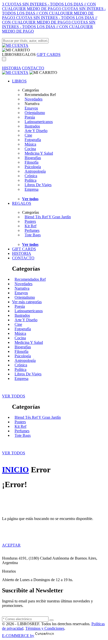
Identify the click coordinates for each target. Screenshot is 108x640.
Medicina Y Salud (39, 153)
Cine (28, 135)
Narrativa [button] (32, 103)
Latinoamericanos (39, 122)
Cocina (30, 149)
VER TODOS (13, 396)
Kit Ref (30, 226)
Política (30, 180)
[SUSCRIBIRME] (51, 620)
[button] (16, 50)
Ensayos (31, 108)
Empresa (31, 189)
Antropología (35, 171)
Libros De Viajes (38, 185)
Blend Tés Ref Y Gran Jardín (48, 217)
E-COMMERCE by (18, 635)
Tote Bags (33, 235)
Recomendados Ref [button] (40, 94)
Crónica (31, 176)
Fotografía (33, 140)
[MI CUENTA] (15, 45)
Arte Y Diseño (36, 131)
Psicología (33, 167)
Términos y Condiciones (44, 628)
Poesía (30, 117)
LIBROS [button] (9, 54)
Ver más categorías (27, 302)
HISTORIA (11, 68)
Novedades (33, 99)
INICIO (15, 469)
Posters (30, 221)
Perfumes (32, 230)
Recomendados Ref (30, 279)
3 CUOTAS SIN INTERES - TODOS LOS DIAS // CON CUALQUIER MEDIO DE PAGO (49, 6)
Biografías (33, 158)
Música (30, 144)
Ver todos (30, 199)
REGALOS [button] (26, 54)
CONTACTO (33, 68)
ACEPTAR (11, 545)
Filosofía (31, 162)
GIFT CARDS (49, 54)
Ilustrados (32, 126)
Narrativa (22, 288)
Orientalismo (35, 113)
